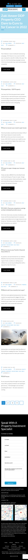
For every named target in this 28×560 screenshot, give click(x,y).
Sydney (6, 542)
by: (7, 43)
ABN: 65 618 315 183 (14, 556)
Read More (7, 69)
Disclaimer (21, 546)
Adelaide (14, 544)
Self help (16, 244)
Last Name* (7, 445)
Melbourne (17, 542)
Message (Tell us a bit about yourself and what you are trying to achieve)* (13, 469)
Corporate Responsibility (16, 547)
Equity (24, 369)
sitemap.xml (23, 553)
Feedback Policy (6, 547)
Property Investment (7, 244)
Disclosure (7, 546)
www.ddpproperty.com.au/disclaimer (8, 536)
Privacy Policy (14, 546)
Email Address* (7, 457)
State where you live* (9, 462)
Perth (22, 542)
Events (24, 547)
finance (24, 284)
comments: (11, 45)
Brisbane (11, 542)
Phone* (6, 451)
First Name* (7, 439)
